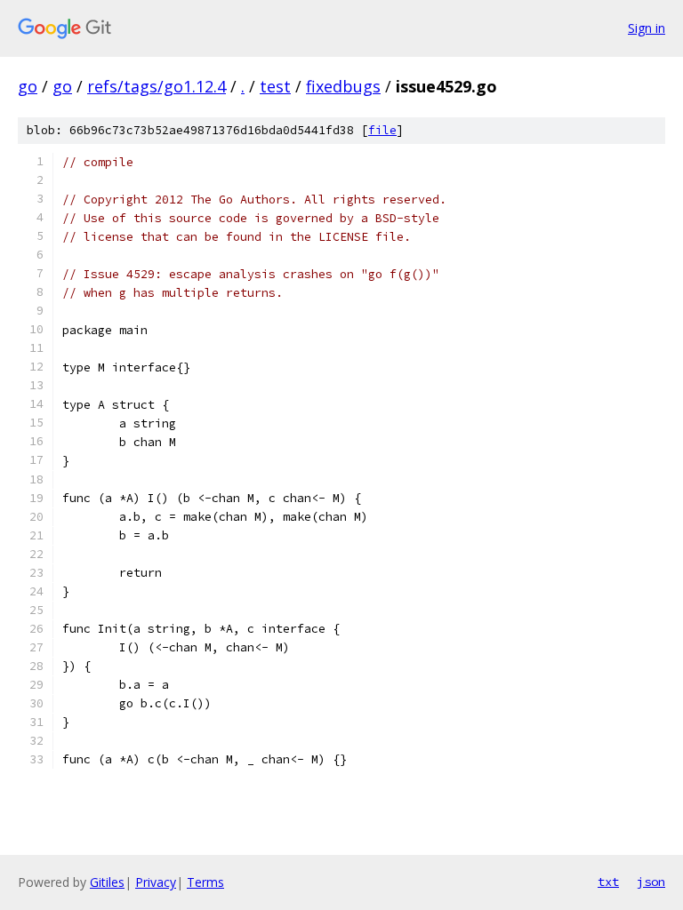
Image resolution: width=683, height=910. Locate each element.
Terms (205, 882)
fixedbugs (343, 86)
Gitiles (107, 882)
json (651, 882)
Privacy (155, 882)
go (27, 86)
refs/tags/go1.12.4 (156, 86)
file (382, 130)
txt (608, 882)
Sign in (646, 28)
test (275, 86)
